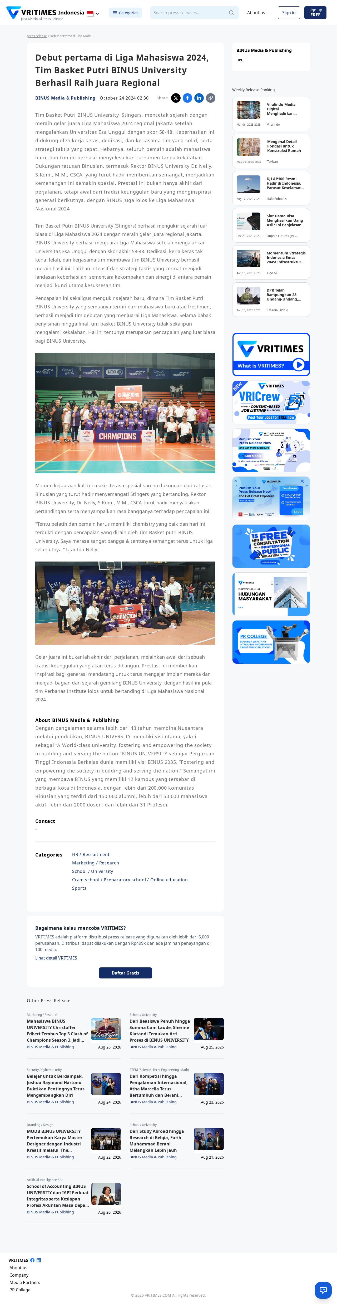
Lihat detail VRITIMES (56, 958)
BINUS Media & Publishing (65, 98)
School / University (92, 871)
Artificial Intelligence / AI (45, 1180)
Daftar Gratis (125, 973)
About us (256, 13)
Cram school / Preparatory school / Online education (130, 880)
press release (37, 36)
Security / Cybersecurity (44, 1070)
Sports (79, 888)
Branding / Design (40, 1125)
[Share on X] (176, 98)
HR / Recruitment (91, 854)
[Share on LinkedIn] (199, 98)
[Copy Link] (210, 98)
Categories (128, 12)
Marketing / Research (95, 863)
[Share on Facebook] (187, 98)
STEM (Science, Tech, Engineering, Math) (159, 1070)
